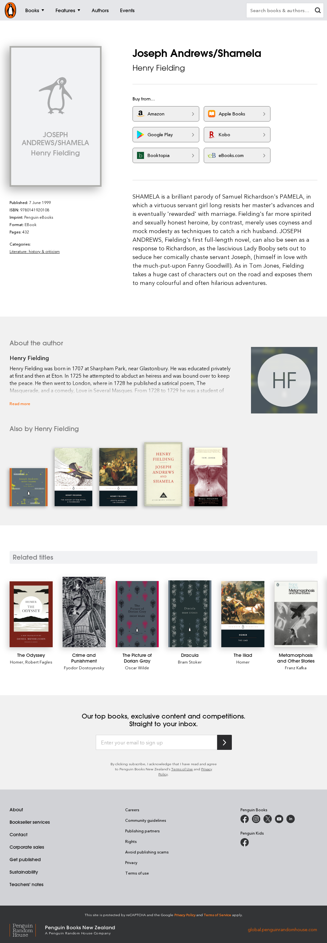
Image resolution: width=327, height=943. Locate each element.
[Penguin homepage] (10, 10)
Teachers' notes (26, 884)
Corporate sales (27, 847)
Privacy (131, 862)
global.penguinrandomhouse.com (282, 929)
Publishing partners (142, 831)
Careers (132, 810)
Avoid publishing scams (147, 852)
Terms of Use (182, 769)
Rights (131, 841)
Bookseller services (30, 822)
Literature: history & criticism (35, 251)
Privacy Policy (184, 914)
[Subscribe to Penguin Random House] (224, 742)
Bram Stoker (190, 662)
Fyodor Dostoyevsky (84, 667)
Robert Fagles (38, 662)
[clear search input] (318, 11)
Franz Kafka (296, 667)
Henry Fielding (159, 68)
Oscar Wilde (137, 667)
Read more (20, 403)
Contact (18, 834)
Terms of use (137, 873)
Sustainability (24, 872)
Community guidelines (145, 820)
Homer (16, 662)
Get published (25, 859)
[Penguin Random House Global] (27, 929)
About (16, 810)
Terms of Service (217, 914)
